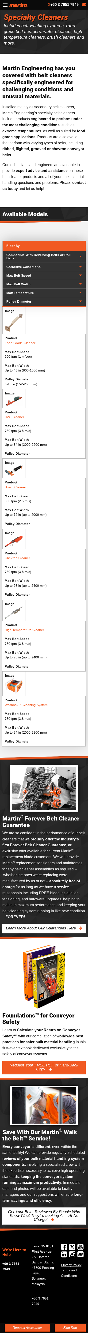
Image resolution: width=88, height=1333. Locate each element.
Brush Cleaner (15, 487)
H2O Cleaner (14, 417)
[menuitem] (44, 257)
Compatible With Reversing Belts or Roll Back (38, 256)
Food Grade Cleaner (20, 343)
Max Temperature (20, 293)
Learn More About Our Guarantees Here (41, 928)
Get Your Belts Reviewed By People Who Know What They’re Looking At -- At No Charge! (44, 1216)
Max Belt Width (18, 284)
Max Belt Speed (18, 275)
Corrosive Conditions (23, 267)
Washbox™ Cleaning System (26, 705)
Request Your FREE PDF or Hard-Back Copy (44, 1067)
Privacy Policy (71, 1265)
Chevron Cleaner (17, 558)
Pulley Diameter (18, 301)
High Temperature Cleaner (24, 630)
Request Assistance (27, 1327)
